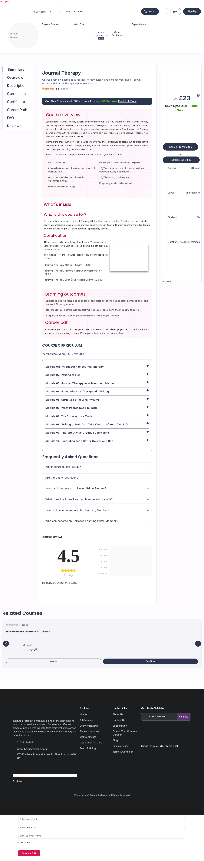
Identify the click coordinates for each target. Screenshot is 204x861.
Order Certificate (117, 34)
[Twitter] (27, 766)
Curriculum (16, 93)
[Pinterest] (48, 766)
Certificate (16, 102)
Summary (15, 69)
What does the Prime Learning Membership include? (79, 499)
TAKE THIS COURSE (180, 146)
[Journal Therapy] (181, 78)
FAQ (10, 118)
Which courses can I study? (63, 466)
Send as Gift (29, 853)
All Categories (39, 11)
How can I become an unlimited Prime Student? (75, 488)
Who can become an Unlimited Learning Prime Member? (81, 520)
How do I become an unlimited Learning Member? (77, 510)
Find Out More (127, 101)
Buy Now (150, 661)
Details (53, 661)
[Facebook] (16, 766)
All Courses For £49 (181, 159)
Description (17, 85)
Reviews (14, 126)
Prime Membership (101, 35)
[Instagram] (37, 766)
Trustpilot (5, 1)
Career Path (17, 110)
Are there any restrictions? (62, 477)
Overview (15, 77)
